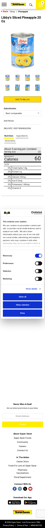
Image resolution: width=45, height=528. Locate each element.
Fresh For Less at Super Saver (22, 465)
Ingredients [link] (22, 136)
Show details (31, 289)
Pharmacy (22, 470)
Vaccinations (22, 473)
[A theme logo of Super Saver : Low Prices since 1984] (18, 4)
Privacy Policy (8, 525)
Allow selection (22, 305)
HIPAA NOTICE (36, 525)
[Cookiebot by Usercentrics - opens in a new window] (31, 212)
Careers (22, 446)
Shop (12, 11)
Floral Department (22, 477)
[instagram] (20, 489)
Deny (22, 313)
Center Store (22, 461)
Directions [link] (10, 141)
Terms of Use (22, 525)
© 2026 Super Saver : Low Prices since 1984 (22, 522)
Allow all (22, 297)
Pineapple (23, 11)
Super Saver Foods (22, 438)
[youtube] (30, 489)
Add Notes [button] (9, 121)
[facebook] (15, 489)
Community (22, 442)
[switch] (38, 263)
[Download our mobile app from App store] (14, 502)
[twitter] (25, 489)
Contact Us (22, 450)
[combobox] (22, 113)
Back (5, 11)
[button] (7, 77)
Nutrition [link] (8, 136)
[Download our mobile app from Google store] (30, 502)
